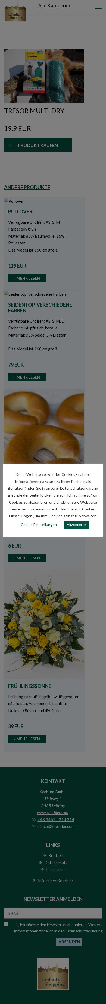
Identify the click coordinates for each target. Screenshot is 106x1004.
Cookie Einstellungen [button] (39, 524)
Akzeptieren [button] (76, 524)
